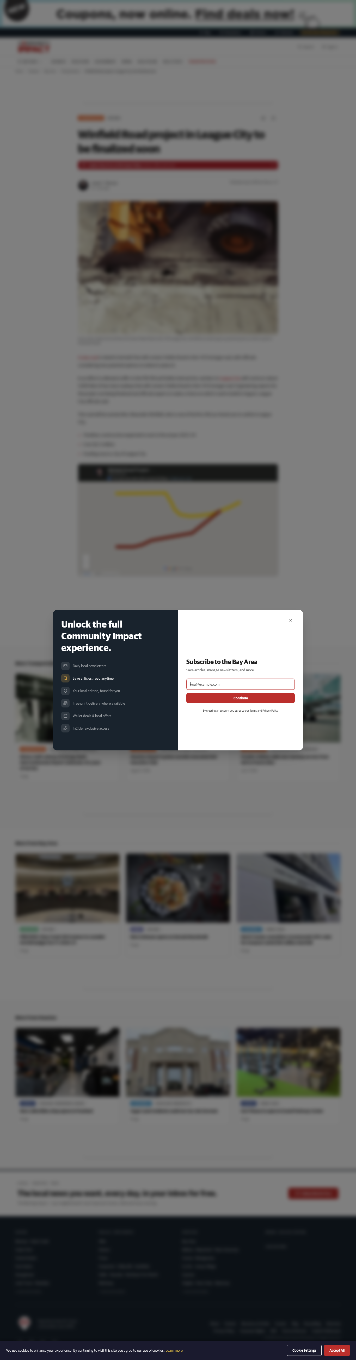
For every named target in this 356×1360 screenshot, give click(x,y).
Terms (253, 710)
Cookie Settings (304, 1350)
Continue (241, 698)
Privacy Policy (270, 710)
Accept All (337, 1350)
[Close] (290, 620)
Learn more (174, 1350)
